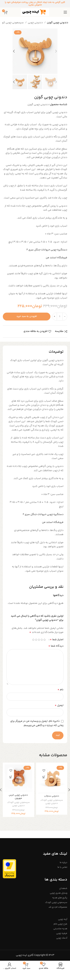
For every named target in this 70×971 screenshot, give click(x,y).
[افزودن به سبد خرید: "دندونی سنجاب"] (44, 777)
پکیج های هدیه (59, 898)
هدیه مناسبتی (60, 929)
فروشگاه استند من (56, 258)
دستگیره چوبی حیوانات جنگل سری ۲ (47, 250)
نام (60, 690)
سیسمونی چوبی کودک (52, 800)
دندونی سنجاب (51, 796)
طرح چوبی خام (60, 924)
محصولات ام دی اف (58, 907)
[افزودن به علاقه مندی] (44, 770)
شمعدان (63, 888)
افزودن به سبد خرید (26, 316)
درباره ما (63, 862)
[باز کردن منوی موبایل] (65, 12)
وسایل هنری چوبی (58, 893)
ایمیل (59, 705)
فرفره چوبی (61, 933)
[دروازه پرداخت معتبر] (9, 869)
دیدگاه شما (55, 646)
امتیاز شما (56, 639)
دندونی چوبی (35, 23)
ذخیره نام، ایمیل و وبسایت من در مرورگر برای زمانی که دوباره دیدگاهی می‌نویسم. (36, 723)
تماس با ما (62, 867)
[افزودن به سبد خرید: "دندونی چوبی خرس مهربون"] (10, 777)
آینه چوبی (62, 919)
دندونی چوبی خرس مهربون (18, 796)
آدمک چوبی (61, 938)
